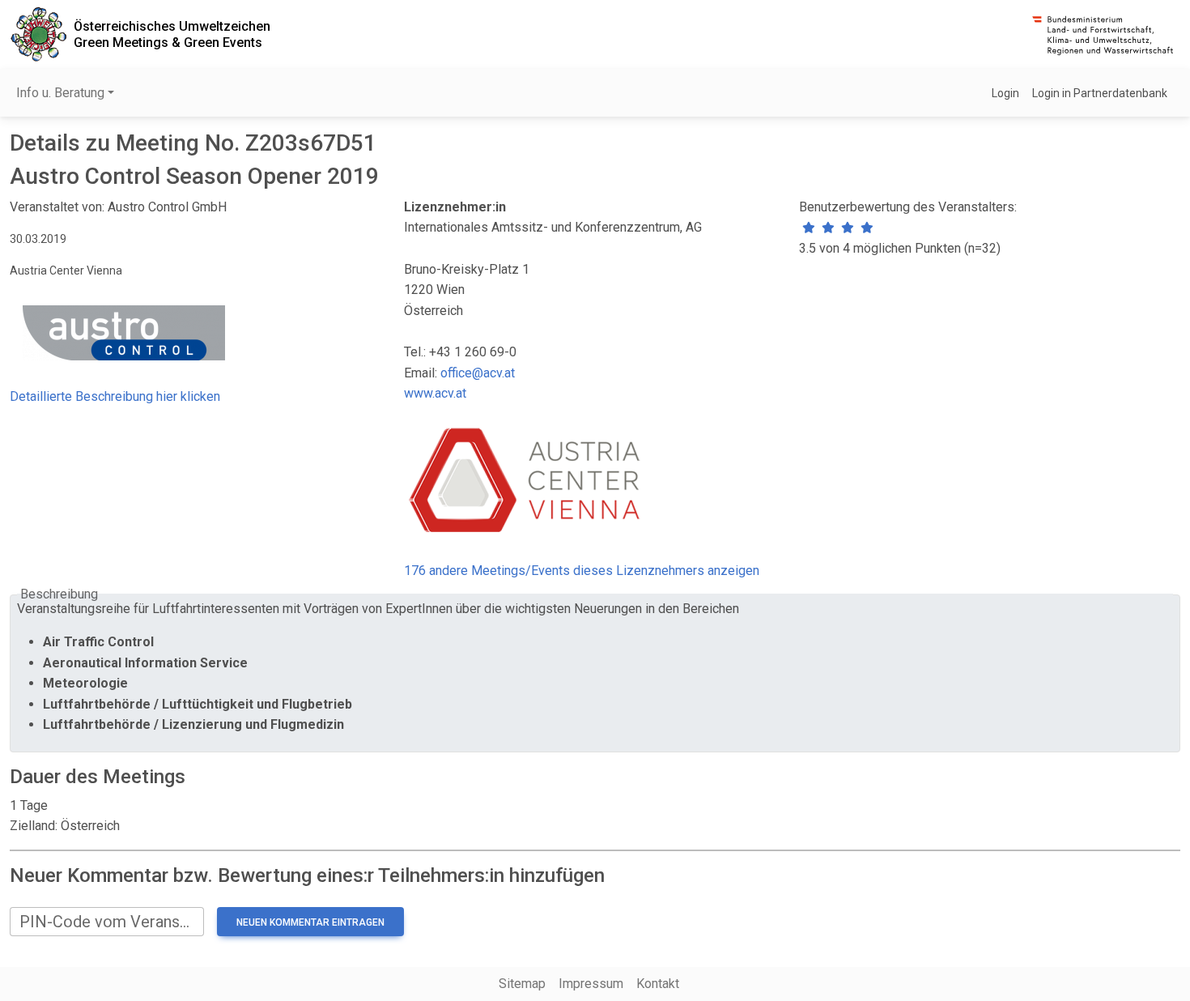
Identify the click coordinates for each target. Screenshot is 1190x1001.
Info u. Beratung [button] (60, 92)
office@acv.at (477, 373)
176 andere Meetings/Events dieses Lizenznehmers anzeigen (581, 570)
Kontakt (657, 983)
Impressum (591, 983)
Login (1005, 93)
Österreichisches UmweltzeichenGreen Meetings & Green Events (172, 34)
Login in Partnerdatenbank (1099, 93)
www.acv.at (435, 393)
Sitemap (522, 983)
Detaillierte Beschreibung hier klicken (115, 396)
